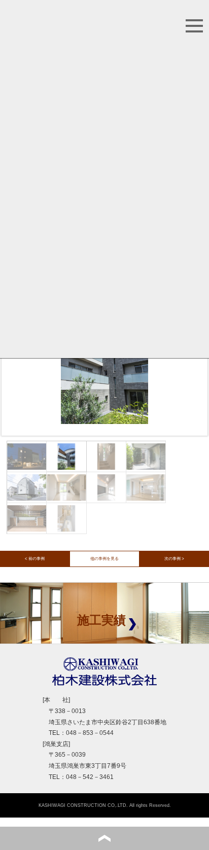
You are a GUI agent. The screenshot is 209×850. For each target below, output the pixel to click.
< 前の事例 (35, 558)
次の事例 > (174, 558)
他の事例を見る (104, 558)
